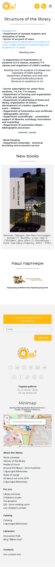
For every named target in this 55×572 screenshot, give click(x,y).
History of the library (14, 461)
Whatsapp (41, 377)
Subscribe (43, 337)
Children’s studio (12, 497)
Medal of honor (11, 464)
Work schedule (11, 457)
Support (37, 6)
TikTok (28, 377)
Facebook (21, 377)
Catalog (7, 520)
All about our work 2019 (16, 478)
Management (9, 31)
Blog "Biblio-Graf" (12, 539)
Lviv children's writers (14, 508)
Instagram (14, 377)
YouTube (45, 368)
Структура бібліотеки (15, 471)
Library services (11, 494)
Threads (34, 377)
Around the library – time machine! (21, 468)
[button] (27, 428)
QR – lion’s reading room (16, 504)
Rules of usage (11, 475)
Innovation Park (12, 536)
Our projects (10, 501)
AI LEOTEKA (17, 368)
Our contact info (12, 554)
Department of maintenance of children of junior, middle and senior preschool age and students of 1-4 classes (25, 45)
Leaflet (23, 446)
